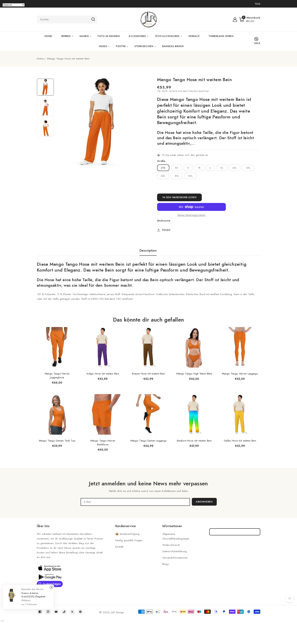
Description (148, 250)
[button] (249, 19)
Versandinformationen (175, 558)
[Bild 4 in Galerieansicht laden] (45, 87)
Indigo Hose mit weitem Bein (103, 374)
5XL (177, 176)
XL (221, 167)
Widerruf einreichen (235, 531)
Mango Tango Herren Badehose (102, 442)
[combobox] (67, 19)
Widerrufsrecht (171, 545)
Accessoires (137, 36)
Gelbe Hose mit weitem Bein (240, 441)
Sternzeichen (143, 46)
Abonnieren (204, 501)
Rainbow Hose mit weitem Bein (194, 441)
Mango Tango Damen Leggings (148, 441)
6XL (190, 176)
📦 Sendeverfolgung (127, 534)
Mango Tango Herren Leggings (240, 374)
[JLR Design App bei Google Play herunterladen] (50, 576)
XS (176, 167)
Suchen (93, 19)
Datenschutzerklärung (174, 551)
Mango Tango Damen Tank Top (57, 441)
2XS (163, 167)
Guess (103, 46)
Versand (173, 91)
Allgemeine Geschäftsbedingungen (175, 536)
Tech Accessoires (167, 36)
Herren (66, 36)
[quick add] (73, 327)
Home (40, 58)
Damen (84, 36)
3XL (248, 167)
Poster (120, 46)
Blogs (165, 564)
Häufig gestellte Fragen (129, 540)
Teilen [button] (166, 230)
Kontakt (119, 547)
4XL (163, 176)
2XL (234, 167)
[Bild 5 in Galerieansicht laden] (45, 107)
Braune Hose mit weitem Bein (148, 374)
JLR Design (118, 612)
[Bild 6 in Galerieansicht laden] (45, 128)
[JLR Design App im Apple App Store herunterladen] (50, 568)
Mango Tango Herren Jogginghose (57, 375)
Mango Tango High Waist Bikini (194, 374)
